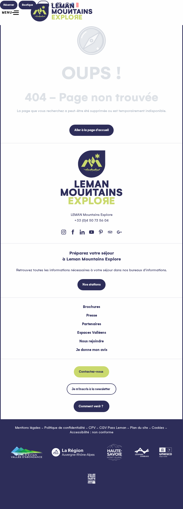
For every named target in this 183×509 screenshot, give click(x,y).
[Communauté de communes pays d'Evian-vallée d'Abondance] (26, 452)
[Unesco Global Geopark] (165, 452)
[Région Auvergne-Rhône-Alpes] (73, 452)
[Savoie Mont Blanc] (114, 452)
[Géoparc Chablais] (141, 452)
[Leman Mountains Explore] (61, 12)
